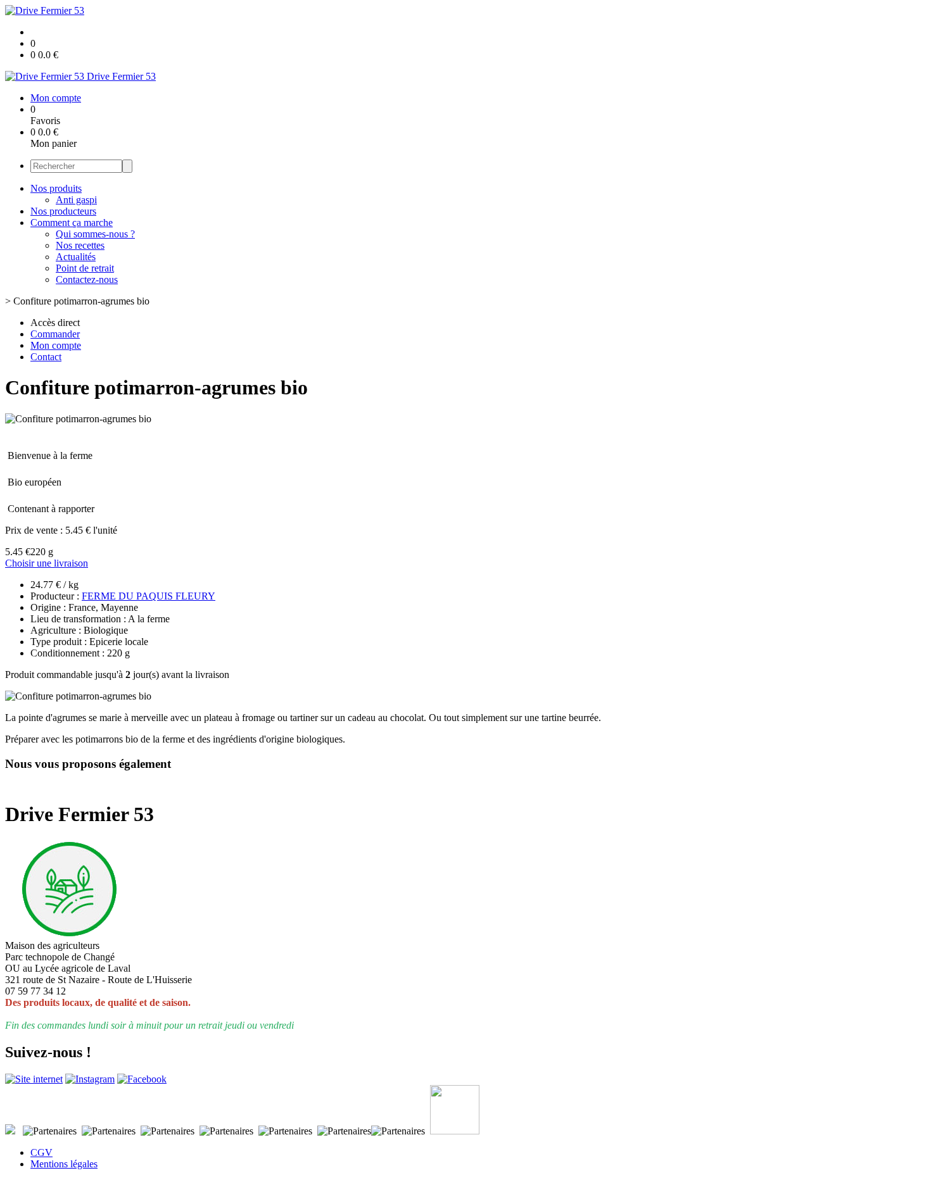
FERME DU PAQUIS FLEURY (148, 596)
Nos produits (56, 188)
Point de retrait (85, 268)
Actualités (76, 256)
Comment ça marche (71, 222)
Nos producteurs (63, 211)
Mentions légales (64, 1163)
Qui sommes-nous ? (95, 234)
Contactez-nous (87, 279)
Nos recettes (80, 245)
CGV (41, 1152)
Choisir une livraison (46, 563)
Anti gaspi (76, 199)
